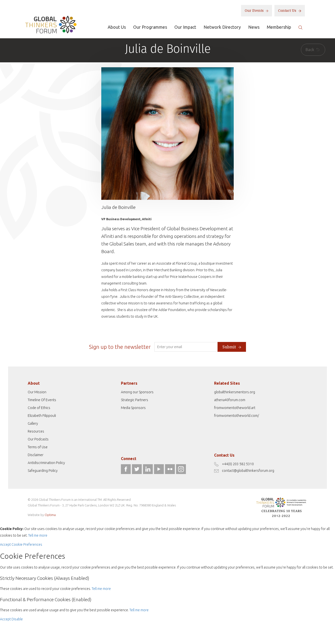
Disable (17, 619)
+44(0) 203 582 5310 (238, 464)
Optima (50, 514)
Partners (129, 383)
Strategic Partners (134, 400)
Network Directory (222, 27)
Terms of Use (38, 447)
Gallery (33, 423)
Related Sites (227, 383)
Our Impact (185, 27)
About (34, 383)
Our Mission (37, 392)
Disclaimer (35, 455)
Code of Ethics (39, 408)
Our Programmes (150, 27)
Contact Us (287, 11)
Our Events (255, 11)
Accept (5, 544)
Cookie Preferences (27, 544)
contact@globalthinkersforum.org (248, 471)
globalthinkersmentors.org (234, 392)
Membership (279, 27)
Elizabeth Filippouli (42, 416)
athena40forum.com (229, 400)
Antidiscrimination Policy (46, 463)
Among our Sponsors (137, 392)
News (253, 27)
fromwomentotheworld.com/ (236, 416)
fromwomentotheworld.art (234, 408)
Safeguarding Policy (43, 471)
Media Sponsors (133, 408)
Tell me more (37, 535)
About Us (117, 27)
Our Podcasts (38, 439)
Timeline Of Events (42, 400)
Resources (36, 431)
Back (310, 49)
